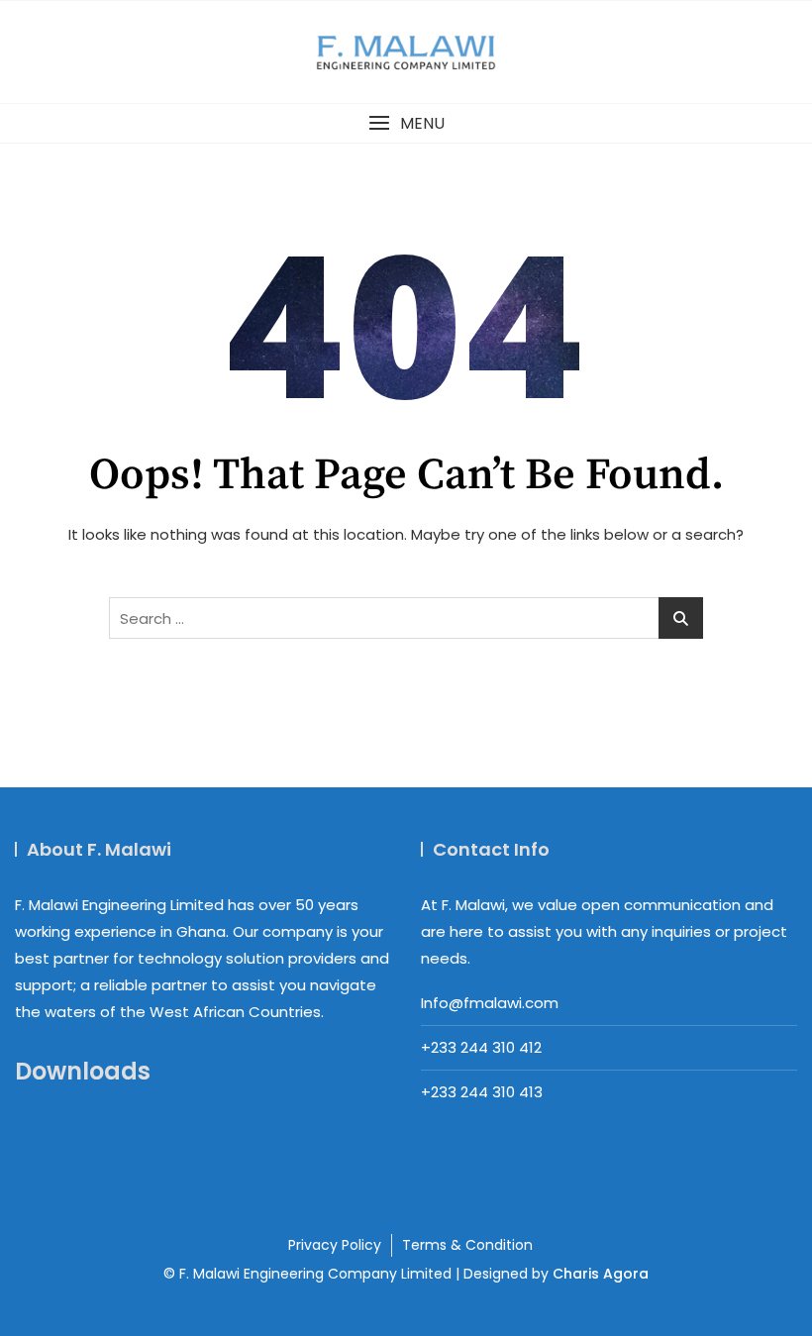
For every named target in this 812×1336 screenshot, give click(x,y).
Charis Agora (601, 1274)
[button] (406, 123)
